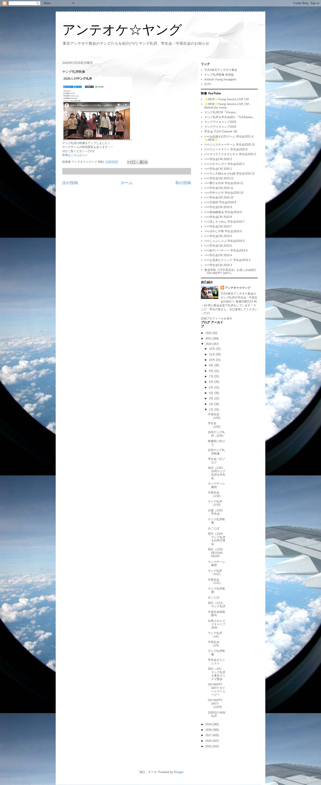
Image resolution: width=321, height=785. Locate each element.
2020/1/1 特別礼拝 (216, 714)
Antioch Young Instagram (220, 79)
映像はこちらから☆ (75, 155)
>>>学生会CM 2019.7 (218, 226)
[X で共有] (137, 162)
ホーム (127, 183)
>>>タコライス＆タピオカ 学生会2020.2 (230, 154)
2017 (208, 735)
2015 (208, 746)
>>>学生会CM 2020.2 (218, 159)
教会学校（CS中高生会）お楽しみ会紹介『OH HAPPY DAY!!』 (230, 271)
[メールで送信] (129, 162)
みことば (213, 528)
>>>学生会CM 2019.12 (218, 178)
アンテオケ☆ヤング (122, 29)
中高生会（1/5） (214, 643)
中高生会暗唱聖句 (216, 613)
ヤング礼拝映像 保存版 (219, 74)
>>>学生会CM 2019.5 (218, 245)
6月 (211, 381)
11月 (212, 354)
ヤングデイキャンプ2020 (220, 122)
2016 (208, 741)
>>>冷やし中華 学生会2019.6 (223, 231)
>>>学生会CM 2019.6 (218, 236)
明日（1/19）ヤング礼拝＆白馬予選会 (216, 539)
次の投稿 (70, 183)
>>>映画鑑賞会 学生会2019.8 (223, 212)
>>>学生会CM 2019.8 (218, 217)
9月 (211, 365)
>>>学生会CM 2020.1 (218, 168)
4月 (211, 393)
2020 (208, 344)
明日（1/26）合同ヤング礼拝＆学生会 (216, 473)
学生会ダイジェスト (216, 661)
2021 (208, 338)
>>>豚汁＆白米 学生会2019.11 (223, 183)
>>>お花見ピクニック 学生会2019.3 (227, 260)
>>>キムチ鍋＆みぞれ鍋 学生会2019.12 (229, 173)
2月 (211, 404)
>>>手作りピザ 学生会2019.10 (223, 192)
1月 (211, 409)
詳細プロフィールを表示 (216, 318)
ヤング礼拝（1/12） (215, 572)
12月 (212, 348)
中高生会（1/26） (215, 416)
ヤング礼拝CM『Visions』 (221, 112)
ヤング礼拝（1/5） (215, 634)
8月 (211, 371)
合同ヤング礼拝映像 (216, 451)
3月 (211, 398)
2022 (208, 333)
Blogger (178, 772)
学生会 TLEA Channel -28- (221, 131)
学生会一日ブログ (216, 460)
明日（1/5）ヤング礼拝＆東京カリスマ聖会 (216, 674)
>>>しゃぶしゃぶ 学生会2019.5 (224, 240)
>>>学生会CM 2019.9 (218, 207)
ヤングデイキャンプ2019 (220, 126)
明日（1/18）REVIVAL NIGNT (216, 553)
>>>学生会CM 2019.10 (218, 197)
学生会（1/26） (215, 425)
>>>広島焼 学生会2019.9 (220, 202)
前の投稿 (183, 183)
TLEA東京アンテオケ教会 (220, 69)
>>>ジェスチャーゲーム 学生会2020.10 (229, 144)
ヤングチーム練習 (216, 485)
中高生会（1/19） (215, 494)
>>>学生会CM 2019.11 (218, 188)
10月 (212, 359)
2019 (208, 724)
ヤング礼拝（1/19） (215, 503)
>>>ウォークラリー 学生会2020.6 (225, 149)
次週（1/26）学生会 (216, 512)
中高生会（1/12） (215, 581)
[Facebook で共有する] (142, 162)
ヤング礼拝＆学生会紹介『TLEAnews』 (229, 117)
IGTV (207, 84)
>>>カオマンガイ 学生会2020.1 (224, 164)
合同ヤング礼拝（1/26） (216, 434)
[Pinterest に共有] (146, 162)
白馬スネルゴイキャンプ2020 (216, 624)
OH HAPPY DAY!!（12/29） (216, 704)
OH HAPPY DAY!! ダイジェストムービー (216, 689)
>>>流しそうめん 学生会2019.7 (224, 221)
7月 (211, 376)
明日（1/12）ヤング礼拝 (216, 604)
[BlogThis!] (133, 162)
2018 (208, 729)
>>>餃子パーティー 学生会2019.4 (225, 250)
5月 (211, 387)
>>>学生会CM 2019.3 (218, 265)
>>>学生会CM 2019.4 (218, 255)
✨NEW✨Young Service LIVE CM (226, 99)
